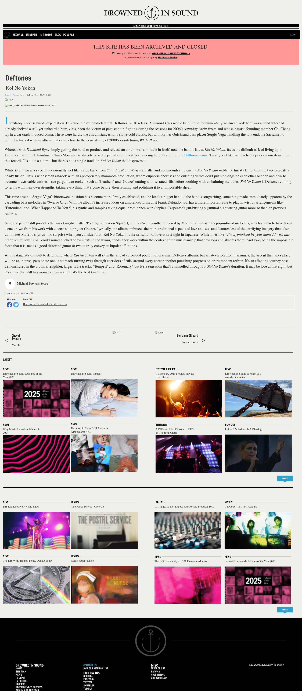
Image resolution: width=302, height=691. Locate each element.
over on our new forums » (171, 53)
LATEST (7, 360)
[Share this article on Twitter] (16, 304)
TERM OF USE (158, 668)
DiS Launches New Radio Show (21, 506)
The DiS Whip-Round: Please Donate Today (27, 560)
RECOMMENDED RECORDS (29, 687)
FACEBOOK (88, 679)
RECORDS (20, 684)
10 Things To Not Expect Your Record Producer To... (184, 506)
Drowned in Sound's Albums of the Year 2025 (250, 561)
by (28, 105)
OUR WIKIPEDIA (159, 678)
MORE (285, 478)
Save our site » (151, 25)
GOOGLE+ (87, 676)
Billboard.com (195, 155)
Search (293, 35)
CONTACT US (90, 665)
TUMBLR (87, 688)
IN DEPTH (21, 678)
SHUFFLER (88, 685)
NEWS (19, 675)
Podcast (68, 34)
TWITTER (87, 682)
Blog (58, 34)
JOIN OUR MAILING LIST (95, 668)
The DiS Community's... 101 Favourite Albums (180, 561)
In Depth (31, 34)
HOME (19, 668)
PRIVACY (155, 671)
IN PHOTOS (21, 681)
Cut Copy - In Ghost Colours (241, 506)
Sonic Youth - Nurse (82, 560)
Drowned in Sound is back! (86, 373)
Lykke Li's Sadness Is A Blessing (243, 429)
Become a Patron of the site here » (45, 304)
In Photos (45, 34)
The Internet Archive (167, 57)
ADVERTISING (158, 675)
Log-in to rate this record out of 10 (19, 293)
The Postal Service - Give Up (87, 506)
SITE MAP (21, 671)
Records (18, 34)
